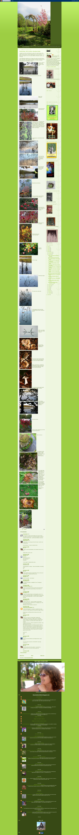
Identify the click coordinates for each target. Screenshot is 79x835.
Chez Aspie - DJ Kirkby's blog (39, 723)
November (50, 253)
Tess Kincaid (25, 580)
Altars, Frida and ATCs (30, 801)
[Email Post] (44, 529)
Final (23, 808)
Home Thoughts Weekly (39, 763)
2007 (48, 294)
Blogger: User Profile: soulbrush (39, 718)
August (49, 285)
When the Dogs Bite (39, 811)
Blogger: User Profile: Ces (39, 716)
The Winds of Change (30, 764)
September (50, 284)
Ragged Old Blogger (39, 793)
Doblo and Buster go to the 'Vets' (53, 257)
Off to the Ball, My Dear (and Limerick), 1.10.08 (52, 282)
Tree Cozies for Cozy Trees (31, 706)
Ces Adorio (25, 592)
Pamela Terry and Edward (27, 607)
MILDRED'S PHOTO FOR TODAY (39, 784)
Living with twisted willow (39, 770)
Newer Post (22, 655)
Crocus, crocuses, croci (31, 771)
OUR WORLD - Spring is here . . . (32, 750)
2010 (48, 248)
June (49, 288)
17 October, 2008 (26, 585)
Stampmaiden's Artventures (39, 800)
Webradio (24, 555)
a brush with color (39, 696)
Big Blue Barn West (39, 712)
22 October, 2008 (26, 644)
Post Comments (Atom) (29, 657)
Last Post (28, 778)
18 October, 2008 (26, 606)
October (49, 254)
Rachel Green (25, 540)
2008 (48, 251)
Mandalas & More (39, 777)
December (50, 252)
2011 (48, 247)
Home (32, 655)
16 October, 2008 (26, 539)
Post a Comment (23, 652)
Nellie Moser (39, 791)
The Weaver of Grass (26, 586)
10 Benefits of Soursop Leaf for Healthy (33, 757)
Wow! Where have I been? (26, 713)
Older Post (42, 655)
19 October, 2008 (26, 636)
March (49, 290)
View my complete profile (52, 66)
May (49, 289)
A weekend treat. (29, 794)
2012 (48, 246)
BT (23, 547)
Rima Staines (25, 599)
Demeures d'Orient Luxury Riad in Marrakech (33, 785)
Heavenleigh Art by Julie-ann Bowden (39, 756)
